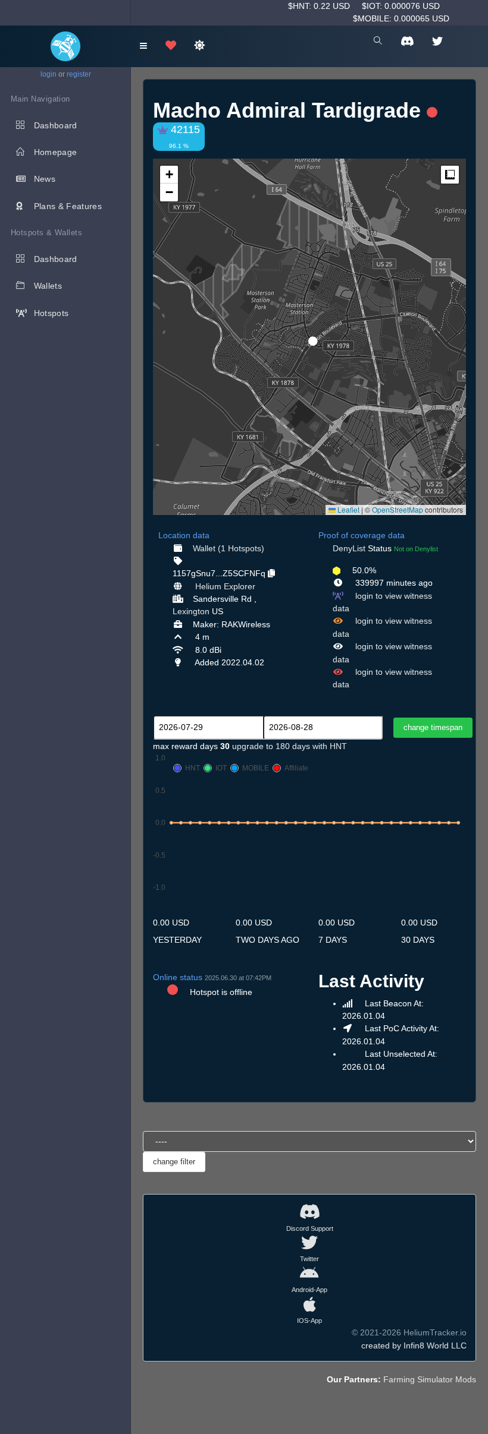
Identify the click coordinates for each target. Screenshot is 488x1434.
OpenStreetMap (397, 509)
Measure (450, 175)
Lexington (191, 611)
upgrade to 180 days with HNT (289, 746)
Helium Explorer (225, 586)
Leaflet (347, 509)
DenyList (349, 548)
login (48, 74)
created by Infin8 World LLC (414, 1345)
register (79, 74)
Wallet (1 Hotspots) (228, 548)
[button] (308, 336)
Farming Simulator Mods (429, 1379)
